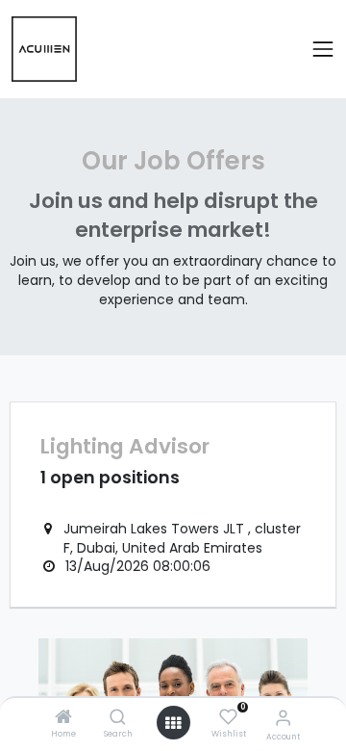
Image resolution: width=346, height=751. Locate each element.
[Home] (63, 718)
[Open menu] (173, 723)
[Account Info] (283, 718)
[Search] (118, 718)
